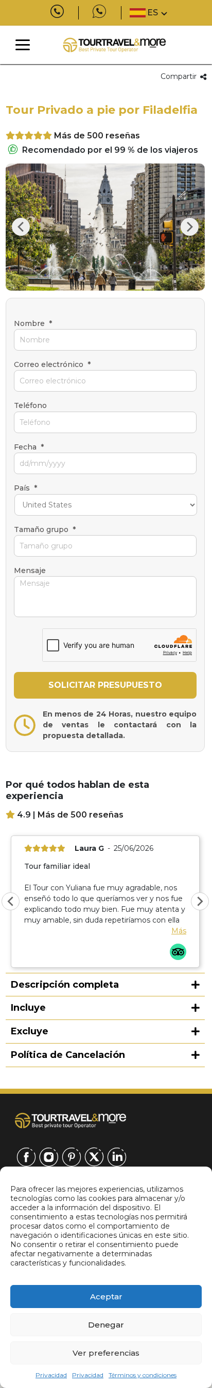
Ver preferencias (106, 1353)
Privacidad (51, 1375)
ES (152, 12)
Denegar (106, 1325)
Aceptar (106, 1296)
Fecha (29, 447)
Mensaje (30, 570)
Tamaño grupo (45, 529)
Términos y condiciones (142, 1375)
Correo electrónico (52, 364)
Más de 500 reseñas (97, 135)
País (25, 488)
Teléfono (30, 405)
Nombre (33, 323)
